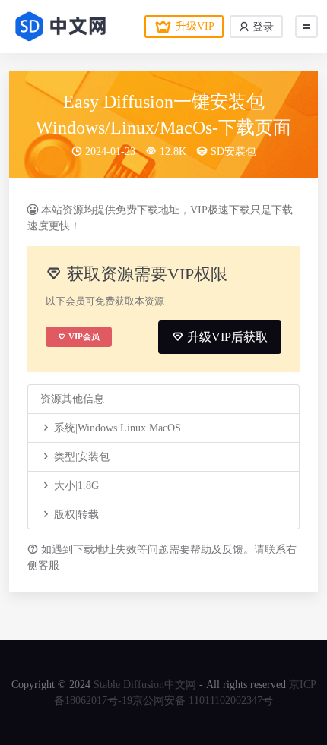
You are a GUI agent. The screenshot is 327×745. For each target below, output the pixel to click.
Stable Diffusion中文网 (145, 684)
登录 (261, 27)
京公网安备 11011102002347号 (202, 700)
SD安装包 (233, 151)
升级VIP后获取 (226, 336)
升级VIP (195, 26)
